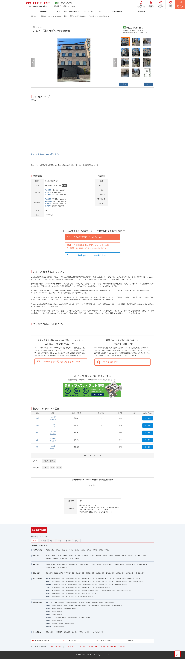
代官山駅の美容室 (93, 605)
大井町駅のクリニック (89, 593)
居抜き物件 (36, 564)
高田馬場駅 (63, 558)
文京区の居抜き (50, 567)
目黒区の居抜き (131, 564)
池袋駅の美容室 (57, 614)
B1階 (37, 418)
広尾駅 (47, 192)
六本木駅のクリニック (73, 578)
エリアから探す (37, 550)
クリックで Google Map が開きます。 (45, 154)
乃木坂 (59, 467)
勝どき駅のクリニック (103, 587)
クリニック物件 (37, 578)
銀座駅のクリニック (58, 587)
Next (115, 62)
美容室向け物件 (37, 602)
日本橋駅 (117, 555)
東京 (34, 541)
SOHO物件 (59, 632)
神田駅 (65, 555)
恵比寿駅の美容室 (80, 605)
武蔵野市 (48, 626)
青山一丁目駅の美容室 (58, 602)
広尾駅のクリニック (121, 581)
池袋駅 (105, 555)
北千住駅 (55, 558)
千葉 (59, 541)
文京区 (95, 550)
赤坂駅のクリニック (88, 578)
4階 (37, 447)
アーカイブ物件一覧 (96, 632)
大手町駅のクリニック (75, 584)
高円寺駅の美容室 (57, 623)
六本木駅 (48, 190)
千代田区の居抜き (95, 564)
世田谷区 (48, 617)
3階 (37, 440)
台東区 (101, 550)
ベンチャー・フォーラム (108, 646)
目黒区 (83, 550)
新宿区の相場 (90, 573)
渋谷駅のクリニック (58, 581)
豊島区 (89, 550)
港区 (52, 550)
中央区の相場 (80, 573)
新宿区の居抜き (62, 564)
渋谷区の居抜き (50, 564)
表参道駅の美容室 (97, 602)
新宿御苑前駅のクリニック (90, 590)
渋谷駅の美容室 (68, 605)
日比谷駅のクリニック (90, 584)
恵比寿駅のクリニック (73, 581)
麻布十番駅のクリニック (103, 578)
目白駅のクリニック (72, 596)
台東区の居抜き (119, 564)
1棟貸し (74, 632)
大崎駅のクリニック (58, 593)
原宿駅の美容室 (57, 605)
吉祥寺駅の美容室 (59, 626)
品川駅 (92, 555)
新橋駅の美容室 (110, 602)
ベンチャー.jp (93, 646)
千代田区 (64, 550)
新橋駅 (71, 555)
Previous (33, 62)
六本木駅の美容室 (84, 602)
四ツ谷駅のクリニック (124, 590)
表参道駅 (48, 206)
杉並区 (48, 623)
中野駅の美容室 (57, 620)
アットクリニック (56, 646)
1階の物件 (67, 632)
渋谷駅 (53, 555)
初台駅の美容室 (105, 605)
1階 (37, 432)
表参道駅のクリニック (58, 578)
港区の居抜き (73, 564)
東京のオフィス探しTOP (39, 545)
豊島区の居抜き (142, 564)
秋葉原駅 (78, 555)
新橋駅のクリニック (133, 578)
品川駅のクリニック (119, 578)
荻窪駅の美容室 (70, 623)
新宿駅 (48, 555)
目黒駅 (71, 558)
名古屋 (68, 541)
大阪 (77, 541)
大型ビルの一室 (84, 632)
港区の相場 (49, 573)
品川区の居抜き (108, 564)
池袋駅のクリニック (58, 596)
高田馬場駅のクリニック (108, 590)
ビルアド (82, 646)
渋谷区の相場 (58, 573)
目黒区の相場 (140, 573)
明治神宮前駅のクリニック (104, 581)
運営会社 (122, 646)
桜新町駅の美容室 (84, 617)
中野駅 (77, 558)
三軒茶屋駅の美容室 (59, 617)
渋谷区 (48, 550)
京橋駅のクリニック (88, 587)
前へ (124, 84)
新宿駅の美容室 (57, 608)
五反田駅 (85, 555)
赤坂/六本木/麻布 (49, 461)
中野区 (106, 550)
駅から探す (36, 555)
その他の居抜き (62, 567)
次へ (147, 84)
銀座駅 (111, 555)
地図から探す (50, 632)
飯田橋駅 (48, 558)
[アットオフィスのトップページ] (38, 4)
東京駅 (59, 555)
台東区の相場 (130, 573)
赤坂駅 (124, 555)
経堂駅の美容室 (72, 617)
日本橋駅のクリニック (73, 587)
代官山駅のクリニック (136, 581)
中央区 (71, 550)
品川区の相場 (100, 573)
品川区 (77, 550)
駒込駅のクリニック (87, 596)
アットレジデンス (70, 646)
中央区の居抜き (83, 564)
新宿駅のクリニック (58, 590)
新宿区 (58, 550)
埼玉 (52, 541)
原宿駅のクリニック (88, 581)
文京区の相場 (120, 573)
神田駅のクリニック (121, 584)
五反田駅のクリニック (73, 593)
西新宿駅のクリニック (73, 590)
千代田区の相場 (69, 573)
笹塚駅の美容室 (117, 605)
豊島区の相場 (110, 573)
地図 (65, 185)
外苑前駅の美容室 (71, 602)
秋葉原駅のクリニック (106, 584)
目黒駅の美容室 (57, 611)
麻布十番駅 (48, 201)
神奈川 (43, 541)
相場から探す (37, 573)
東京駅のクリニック (59, 584)
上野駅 (144, 555)
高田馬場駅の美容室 (69, 608)
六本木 (45, 467)
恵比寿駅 (98, 555)
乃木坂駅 (48, 199)
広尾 (52, 467)
